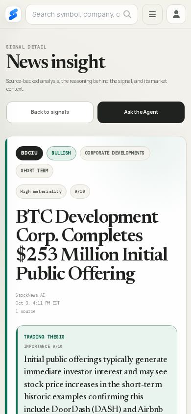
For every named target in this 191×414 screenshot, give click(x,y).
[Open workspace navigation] (152, 14)
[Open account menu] (176, 14)
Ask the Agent (141, 111)
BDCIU (29, 153)
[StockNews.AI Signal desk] (13, 14)
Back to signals (50, 111)
